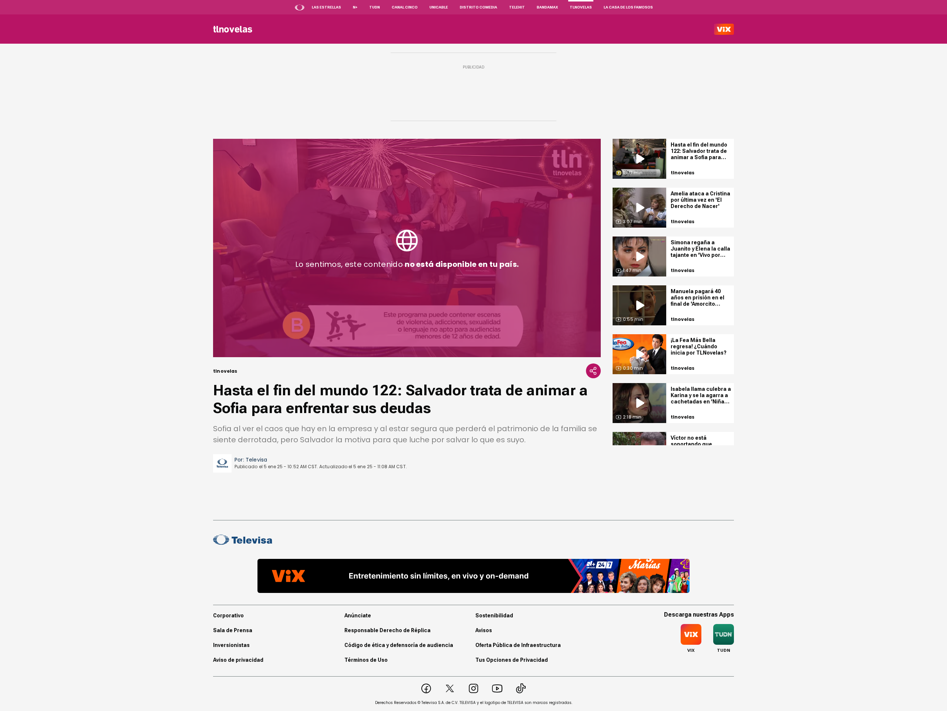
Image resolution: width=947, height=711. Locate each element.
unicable (438, 7)
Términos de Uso (366, 660)
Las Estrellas (326, 7)
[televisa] (232, 29)
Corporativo (228, 615)
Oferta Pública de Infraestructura (518, 645)
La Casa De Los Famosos (628, 7)
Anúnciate (357, 615)
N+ (355, 7)
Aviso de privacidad (238, 660)
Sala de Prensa (232, 630)
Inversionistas (231, 645)
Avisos (483, 630)
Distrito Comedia (478, 7)
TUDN (374, 7)
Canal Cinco (405, 7)
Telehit (517, 7)
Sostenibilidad (494, 615)
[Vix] (724, 29)
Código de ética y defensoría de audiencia (398, 645)
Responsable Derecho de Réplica (387, 630)
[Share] (593, 370)
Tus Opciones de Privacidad (511, 660)
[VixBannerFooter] (473, 576)
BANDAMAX (547, 7)
